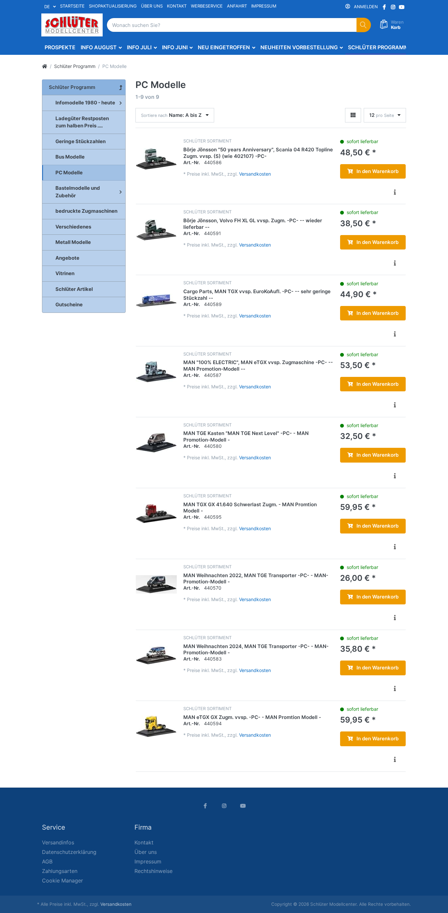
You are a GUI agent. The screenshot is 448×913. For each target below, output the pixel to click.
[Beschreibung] (395, 192)
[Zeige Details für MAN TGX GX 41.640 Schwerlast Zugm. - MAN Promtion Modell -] (156, 513)
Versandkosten (255, 174)
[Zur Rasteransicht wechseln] (353, 115)
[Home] (44, 66)
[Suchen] (363, 25)
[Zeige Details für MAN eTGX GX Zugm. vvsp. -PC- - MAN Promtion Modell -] (156, 726)
